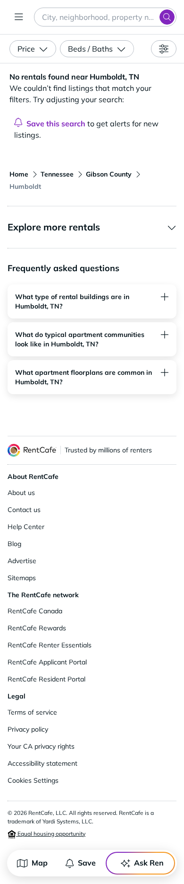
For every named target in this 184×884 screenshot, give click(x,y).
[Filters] (163, 48)
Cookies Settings (33, 780)
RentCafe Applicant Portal (47, 662)
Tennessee (57, 174)
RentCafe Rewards (37, 628)
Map (40, 862)
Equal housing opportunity (50, 833)
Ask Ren (149, 862)
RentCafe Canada (35, 611)
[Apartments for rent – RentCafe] (32, 450)
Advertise (22, 561)
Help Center (26, 526)
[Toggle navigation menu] (19, 17)
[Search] (167, 17)
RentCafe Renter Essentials (50, 645)
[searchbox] (105, 17)
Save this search (55, 123)
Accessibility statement (42, 763)
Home (18, 174)
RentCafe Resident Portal (46, 679)
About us (21, 492)
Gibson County (109, 174)
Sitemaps (22, 578)
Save (87, 862)
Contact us (24, 509)
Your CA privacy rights (41, 746)
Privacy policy (28, 729)
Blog (14, 543)
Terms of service (32, 712)
